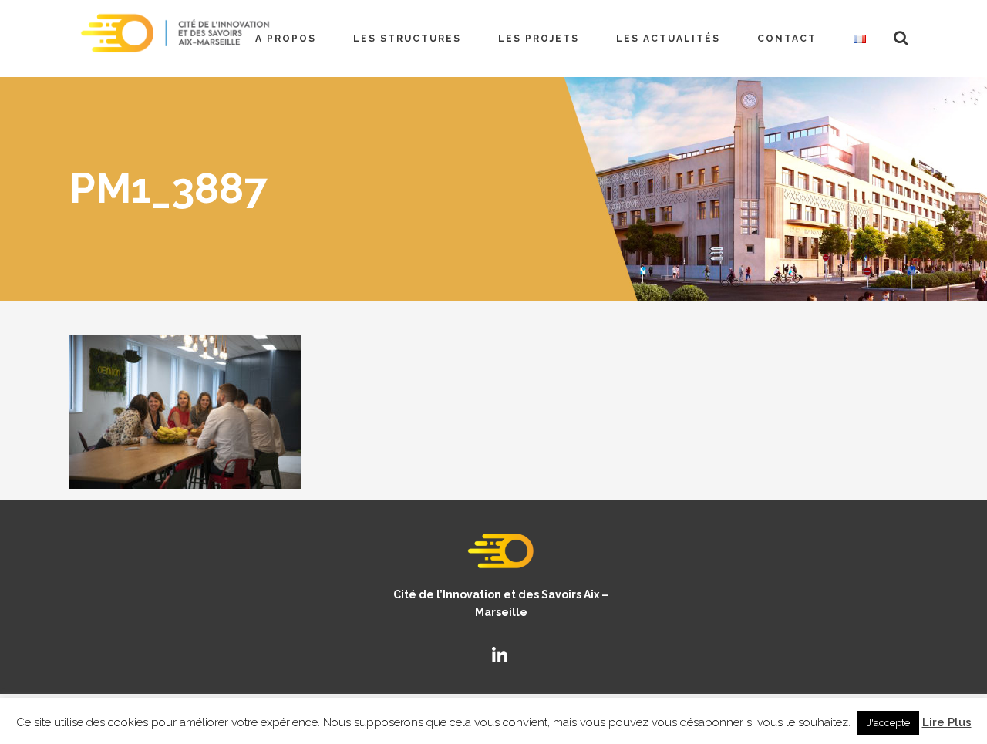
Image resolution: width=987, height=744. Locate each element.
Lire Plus (947, 722)
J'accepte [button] (888, 723)
